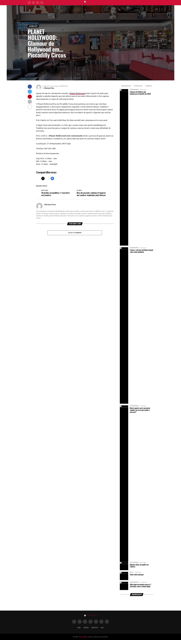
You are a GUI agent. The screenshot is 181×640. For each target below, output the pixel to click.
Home (79, 627)
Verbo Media (83, 637)
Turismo (86, 627)
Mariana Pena (49, 88)
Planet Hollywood (77, 93)
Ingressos (94, 627)
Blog (102, 627)
